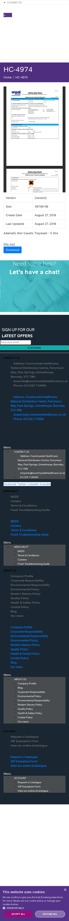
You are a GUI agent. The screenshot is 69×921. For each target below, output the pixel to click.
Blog (14, 611)
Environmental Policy (25, 589)
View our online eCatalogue (29, 745)
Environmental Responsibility (30, 585)
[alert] (34, 903)
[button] (34, 393)
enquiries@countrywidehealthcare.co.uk (40, 381)
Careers (16, 501)
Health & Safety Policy (25, 602)
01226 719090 (29, 477)
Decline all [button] (50, 914)
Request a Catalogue (24, 737)
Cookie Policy (20, 607)
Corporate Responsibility (27, 580)
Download (12, 250)
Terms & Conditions (24, 505)
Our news (17, 616)
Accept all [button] (18, 914)
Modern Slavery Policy (26, 594)
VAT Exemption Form (24, 741)
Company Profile (22, 576)
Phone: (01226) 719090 (29, 385)
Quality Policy (20, 598)
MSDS (15, 497)
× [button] (65, 890)
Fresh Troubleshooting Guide (30, 510)
